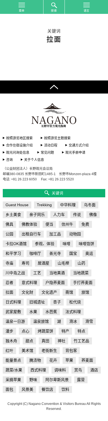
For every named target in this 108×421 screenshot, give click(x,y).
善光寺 (55, 253)
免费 (85, 224)
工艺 (37, 273)
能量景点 (13, 360)
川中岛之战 (15, 273)
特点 (81, 331)
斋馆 (69, 292)
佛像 (93, 214)
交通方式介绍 (79, 145)
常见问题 (47, 153)
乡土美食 (13, 214)
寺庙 (9, 263)
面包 (9, 389)
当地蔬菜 (81, 273)
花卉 (53, 360)
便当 (49, 224)
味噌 (66, 243)
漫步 (9, 331)
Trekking (44, 205)
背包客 (71, 350)
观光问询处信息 (17, 153)
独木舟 (11, 341)
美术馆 (27, 350)
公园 (9, 234)
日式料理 (13, 302)
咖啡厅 (35, 253)
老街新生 (49, 350)
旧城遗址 (37, 302)
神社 (61, 341)
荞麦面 (87, 360)
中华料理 (68, 205)
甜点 (29, 341)
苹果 (69, 360)
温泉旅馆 (41, 321)
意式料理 (29, 282)
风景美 (27, 389)
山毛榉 (63, 263)
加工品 (55, 234)
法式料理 (73, 311)
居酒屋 (43, 263)
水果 (33, 311)
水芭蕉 (51, 311)
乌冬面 (90, 205)
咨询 (9, 160)
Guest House (17, 205)
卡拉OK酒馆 (16, 243)
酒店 (94, 370)
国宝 (73, 253)
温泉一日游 (15, 321)
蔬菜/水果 (14, 370)
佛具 (9, 224)
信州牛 (67, 224)
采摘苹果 (13, 379)
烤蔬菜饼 (45, 331)
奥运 (89, 253)
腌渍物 (35, 360)
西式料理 (38, 370)
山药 (81, 263)
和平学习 (13, 253)
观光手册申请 (75, 153)
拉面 (9, 292)
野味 (33, 379)
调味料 (60, 370)
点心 (25, 331)
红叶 (9, 350)
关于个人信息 (34, 160)
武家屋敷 (13, 311)
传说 (77, 214)
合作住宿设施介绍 (19, 145)
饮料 (65, 389)
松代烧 (75, 302)
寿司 (25, 263)
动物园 (75, 234)
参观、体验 (44, 243)
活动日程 (50, 145)
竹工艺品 (81, 341)
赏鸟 (78, 370)
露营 (81, 379)
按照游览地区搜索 (19, 138)
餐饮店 (47, 389)
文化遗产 (49, 292)
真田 (45, 341)
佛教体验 (29, 224)
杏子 (57, 302)
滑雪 (89, 321)
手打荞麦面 (82, 282)
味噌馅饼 (86, 243)
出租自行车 (31, 234)
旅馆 (85, 292)
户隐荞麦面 (55, 282)
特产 (65, 331)
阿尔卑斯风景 (57, 379)
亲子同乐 (37, 214)
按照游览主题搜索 (57, 138)
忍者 (9, 282)
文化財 (27, 292)
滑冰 (73, 321)
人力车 (59, 214)
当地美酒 (57, 273)
